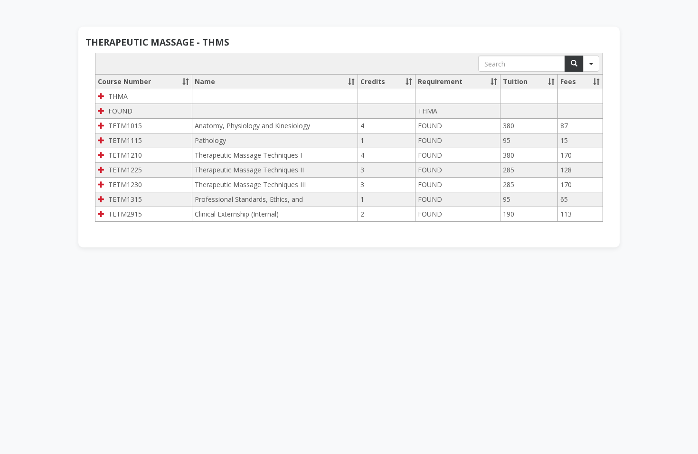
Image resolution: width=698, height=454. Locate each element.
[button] (185, 81)
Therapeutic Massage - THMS (157, 42)
